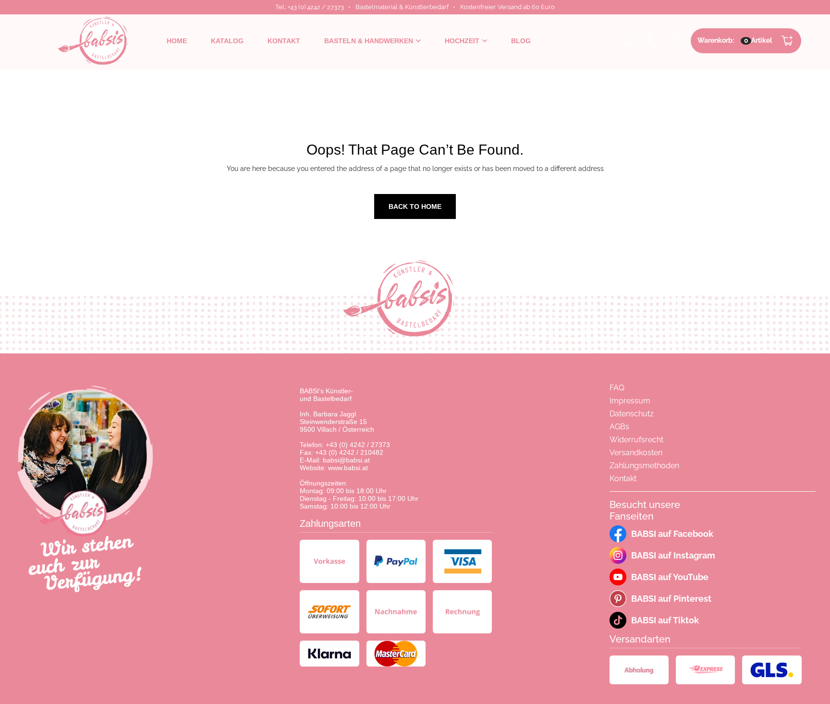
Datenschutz (632, 413)
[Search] (626, 41)
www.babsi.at (348, 468)
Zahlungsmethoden (644, 465)
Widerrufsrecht (636, 439)
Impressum (630, 400)
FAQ (617, 387)
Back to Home (415, 206)
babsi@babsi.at (346, 460)
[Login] (649, 41)
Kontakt (623, 478)
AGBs (619, 426)
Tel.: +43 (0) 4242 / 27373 (309, 7)
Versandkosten (636, 452)
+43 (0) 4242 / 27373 (358, 445)
